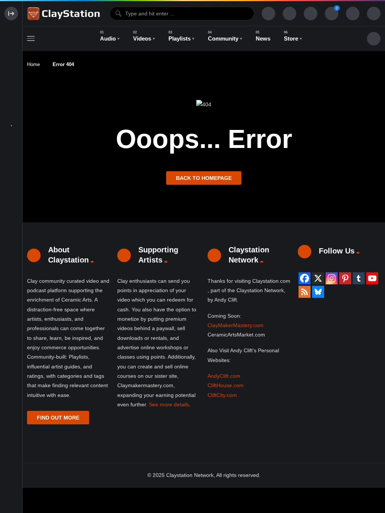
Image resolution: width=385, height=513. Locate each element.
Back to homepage (204, 178)
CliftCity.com (222, 395)
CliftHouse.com (226, 385)
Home (33, 64)
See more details (169, 404)
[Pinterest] (345, 278)
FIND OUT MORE (58, 418)
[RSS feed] (305, 292)
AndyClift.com (224, 376)
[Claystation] (64, 13)
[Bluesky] (318, 292)
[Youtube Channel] (372, 278)
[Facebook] (305, 278)
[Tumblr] (359, 278)
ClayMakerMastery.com (236, 325)
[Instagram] (332, 278)
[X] (318, 278)
